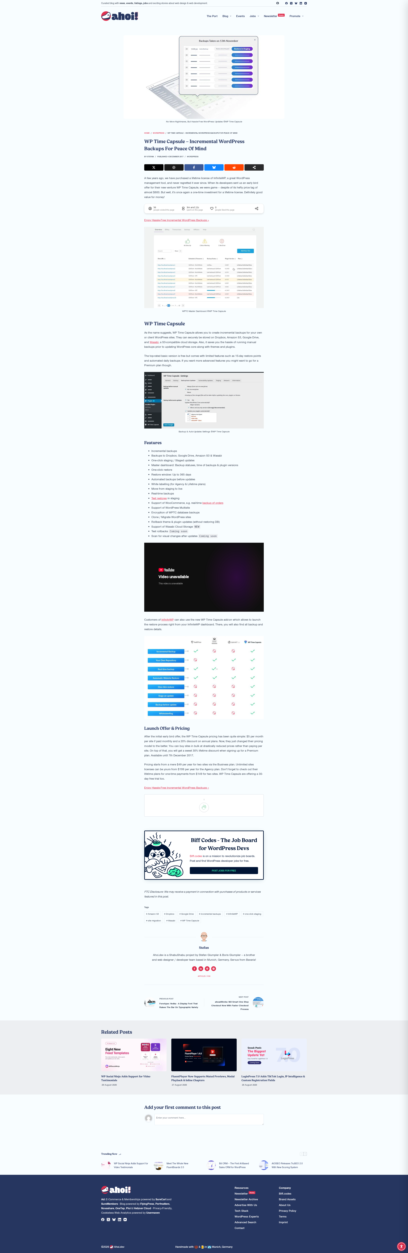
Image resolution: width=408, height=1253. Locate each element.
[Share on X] (154, 167)
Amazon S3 (152, 913)
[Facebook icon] (194, 968)
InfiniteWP (232, 913)
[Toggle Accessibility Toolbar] (401, 1246)
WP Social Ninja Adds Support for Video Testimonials (131, 1165)
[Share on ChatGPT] (174, 167)
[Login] (277, 3)
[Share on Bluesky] (214, 167)
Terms (283, 1216)
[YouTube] (305, 3)
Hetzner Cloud (142, 1208)
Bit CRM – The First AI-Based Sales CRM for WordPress (234, 1165)
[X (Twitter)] (291, 3)
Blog (225, 16)
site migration (153, 920)
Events (240, 16)
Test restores (159, 498)
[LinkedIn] (301, 3)
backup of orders (212, 503)
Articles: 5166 (204, 976)
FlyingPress (147, 1203)
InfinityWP (167, 619)
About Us (285, 1205)
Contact (239, 1228)
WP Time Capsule (189, 920)
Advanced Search (245, 1222)
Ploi (128, 1208)
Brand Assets (287, 1199)
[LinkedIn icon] (200, 968)
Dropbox (169, 913)
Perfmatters (162, 1203)
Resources (241, 1188)
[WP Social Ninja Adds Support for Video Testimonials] (134, 1055)
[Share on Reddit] (234, 167)
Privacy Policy (287, 1211)
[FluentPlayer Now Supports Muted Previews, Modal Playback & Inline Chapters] (204, 1055)
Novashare (107, 1208)
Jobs (253, 16)
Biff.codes (196, 856)
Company (285, 1188)
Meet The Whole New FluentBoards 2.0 (177, 1165)
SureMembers (109, 1203)
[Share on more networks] (254, 167)
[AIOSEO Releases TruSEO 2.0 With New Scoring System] (264, 1165)
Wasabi (154, 342)
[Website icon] (207, 968)
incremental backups (210, 913)
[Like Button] (204, 807)
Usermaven (153, 1212)
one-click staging (252, 913)
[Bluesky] (296, 3)
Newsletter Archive (246, 1199)
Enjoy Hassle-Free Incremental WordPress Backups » (176, 220)
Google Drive (186, 913)
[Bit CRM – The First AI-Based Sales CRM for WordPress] (211, 1165)
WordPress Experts (247, 1216)
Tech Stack (241, 1211)
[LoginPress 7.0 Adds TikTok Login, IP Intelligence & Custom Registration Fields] (274, 1055)
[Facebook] (286, 3)
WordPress (192, 156)
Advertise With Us (246, 1205)
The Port (212, 16)
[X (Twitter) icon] (213, 968)
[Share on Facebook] (194, 167)
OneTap (120, 1208)
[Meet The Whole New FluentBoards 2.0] (158, 1165)
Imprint (283, 1222)
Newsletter (274, 16)
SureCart (161, 1199)
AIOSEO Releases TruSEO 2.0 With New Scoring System (287, 1165)
